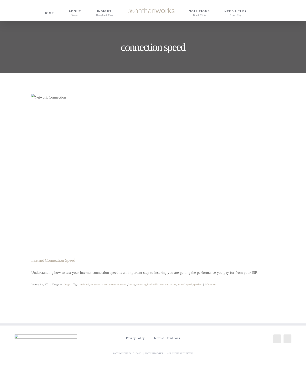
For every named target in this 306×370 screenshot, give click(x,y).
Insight (67, 284)
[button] (262, 10)
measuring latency (167, 284)
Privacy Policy (135, 338)
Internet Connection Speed (53, 260)
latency (131, 284)
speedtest (197, 284)
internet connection (118, 284)
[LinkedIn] (277, 338)
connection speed (99, 284)
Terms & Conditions (167, 338)
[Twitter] (287, 338)
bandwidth (84, 284)
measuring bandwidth (147, 284)
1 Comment (210, 284)
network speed (185, 284)
